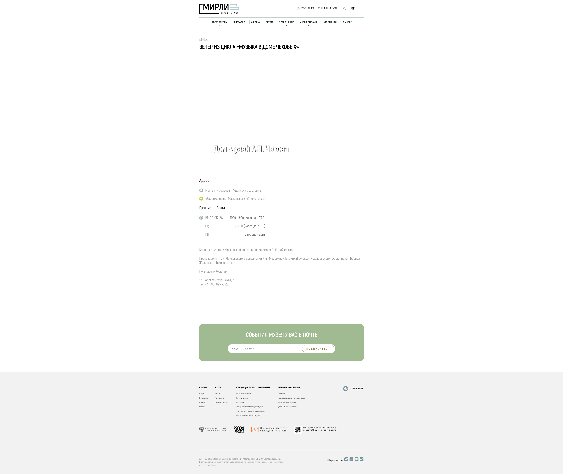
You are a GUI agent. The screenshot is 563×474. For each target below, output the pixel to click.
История (201, 394)
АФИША (203, 39)
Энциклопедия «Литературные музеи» (248, 416)
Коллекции (330, 22)
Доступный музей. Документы (287, 407)
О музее (347, 22)
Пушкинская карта (327, 8)
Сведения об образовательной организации (291, 398)
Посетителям (219, 22)
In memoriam (203, 398)
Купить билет (307, 8)
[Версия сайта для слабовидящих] (353, 8)
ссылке (333, 430)
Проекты (202, 402)
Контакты (202, 407)
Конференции (219, 398)
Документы (281, 394)
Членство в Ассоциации (243, 394)
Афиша (255, 22)
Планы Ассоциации (242, 398)
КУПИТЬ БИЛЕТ (357, 388)
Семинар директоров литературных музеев (249, 407)
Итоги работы (240, 402)
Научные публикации (221, 402)
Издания (217, 394)
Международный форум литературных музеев (250, 411)
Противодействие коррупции (287, 402)
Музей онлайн (308, 22)
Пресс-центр (286, 22)
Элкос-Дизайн (211, 465)
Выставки (239, 22)
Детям (269, 22)
